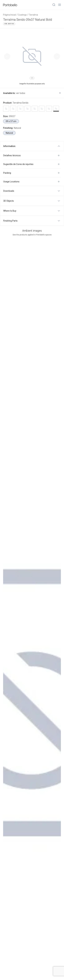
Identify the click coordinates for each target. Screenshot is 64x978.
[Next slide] (57, 56)
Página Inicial (9, 15)
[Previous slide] (7, 56)
